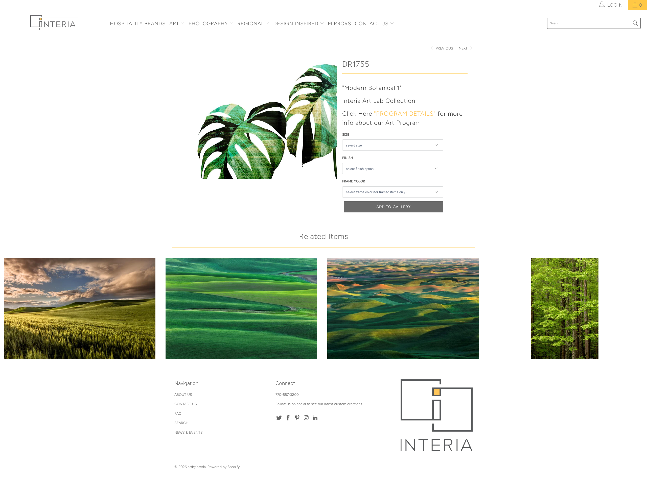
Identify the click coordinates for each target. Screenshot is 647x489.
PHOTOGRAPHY (208, 23)
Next (464, 48)
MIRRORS (339, 23)
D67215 (241, 308)
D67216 (79, 308)
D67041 (564, 308)
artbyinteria (197, 467)
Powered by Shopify (223, 467)
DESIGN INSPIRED (295, 23)
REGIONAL (250, 23)
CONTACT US (372, 23)
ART (174, 23)
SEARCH (181, 423)
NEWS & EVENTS (188, 432)
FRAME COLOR (353, 181)
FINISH (347, 158)
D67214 (403, 308)
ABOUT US (183, 395)
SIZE (345, 134)
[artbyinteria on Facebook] (288, 418)
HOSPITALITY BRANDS (138, 23)
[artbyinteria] (54, 23)
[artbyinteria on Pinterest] (297, 418)
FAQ (177, 413)
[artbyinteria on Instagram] (306, 418)
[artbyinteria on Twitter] (279, 418)
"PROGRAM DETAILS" (405, 113)
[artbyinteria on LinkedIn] (315, 418)
